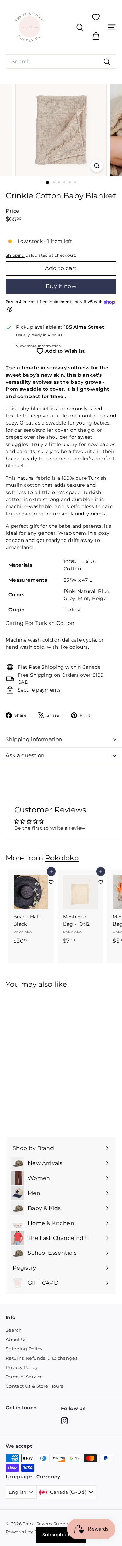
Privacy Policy (22, 1367)
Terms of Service (24, 1376)
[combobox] (61, 61)
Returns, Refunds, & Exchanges (41, 1358)
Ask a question (25, 755)
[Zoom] (96, 166)
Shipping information (34, 739)
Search (14, 1330)
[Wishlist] (96, 17)
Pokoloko (62, 857)
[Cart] (96, 36)
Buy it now (61, 286)
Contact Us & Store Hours (34, 1386)
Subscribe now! (61, 1534)
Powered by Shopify (29, 1531)
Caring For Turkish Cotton (40, 623)
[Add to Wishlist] (51, 882)
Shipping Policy (24, 1348)
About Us (16, 1339)
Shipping (15, 255)
